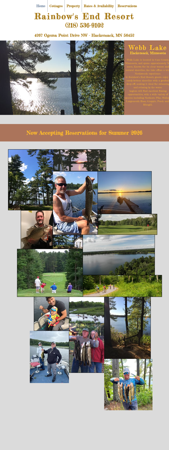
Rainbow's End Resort (84, 16)
